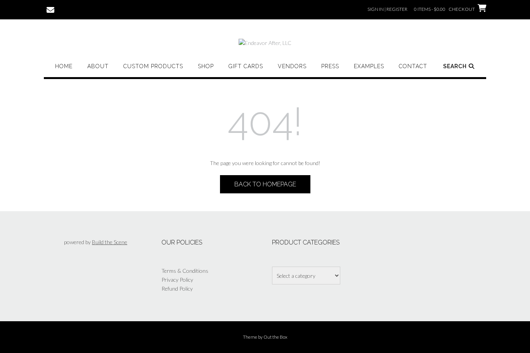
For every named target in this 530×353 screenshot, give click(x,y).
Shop (206, 66)
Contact (413, 66)
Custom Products (153, 66)
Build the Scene (109, 242)
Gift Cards (246, 66)
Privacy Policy (177, 279)
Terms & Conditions (184, 270)
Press (330, 66)
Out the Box (275, 337)
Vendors (292, 66)
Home (64, 66)
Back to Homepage (265, 184)
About (98, 66)
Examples (369, 66)
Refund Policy (177, 288)
